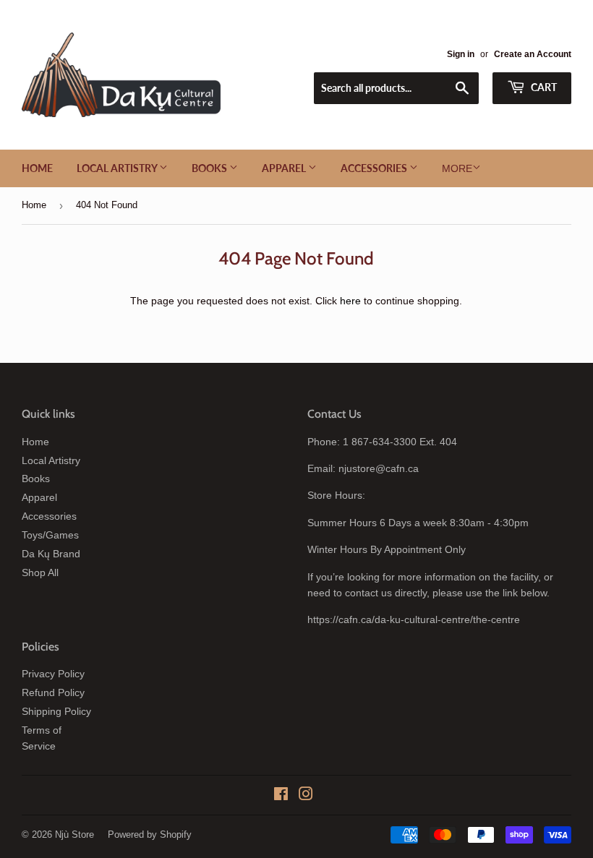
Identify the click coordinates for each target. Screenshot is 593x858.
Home (37, 168)
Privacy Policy (53, 673)
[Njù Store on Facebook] (281, 796)
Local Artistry (118, 168)
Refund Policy (53, 692)
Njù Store (74, 834)
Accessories (375, 168)
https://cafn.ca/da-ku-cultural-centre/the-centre (413, 619)
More (457, 168)
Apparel (285, 168)
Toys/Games (50, 535)
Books (210, 168)
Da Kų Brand (51, 553)
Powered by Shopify (150, 834)
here (350, 300)
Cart (543, 87)
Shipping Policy (56, 711)
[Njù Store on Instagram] (306, 796)
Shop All (40, 572)
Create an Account (532, 54)
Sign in (460, 54)
